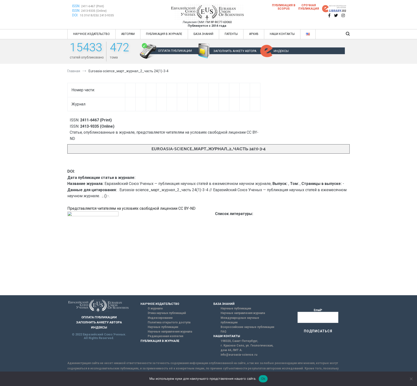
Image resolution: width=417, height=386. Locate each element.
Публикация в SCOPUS (283, 7)
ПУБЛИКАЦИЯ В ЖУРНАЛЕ (164, 34)
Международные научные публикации (240, 320)
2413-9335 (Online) (94, 11)
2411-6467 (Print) (92, 6)
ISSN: (76, 6)
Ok (263, 378)
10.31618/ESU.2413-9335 (97, 15)
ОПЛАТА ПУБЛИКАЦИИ (175, 50)
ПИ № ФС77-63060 (219, 22)
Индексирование (160, 318)
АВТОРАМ (128, 34)
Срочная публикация (308, 7)
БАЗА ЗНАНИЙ (203, 34)
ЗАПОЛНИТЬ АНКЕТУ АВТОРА (235, 51)
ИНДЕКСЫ (281, 51)
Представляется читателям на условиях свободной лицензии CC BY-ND (131, 208)
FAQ (223, 331)
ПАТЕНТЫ (231, 34)
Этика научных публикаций (167, 313)
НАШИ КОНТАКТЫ (282, 34)
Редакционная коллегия (165, 336)
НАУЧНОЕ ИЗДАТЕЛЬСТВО (91, 34)
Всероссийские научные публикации (247, 327)
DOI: (75, 15)
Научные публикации (163, 327)
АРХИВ (253, 34)
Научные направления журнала (170, 331)
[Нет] (411, 378)
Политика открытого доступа (169, 322)
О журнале (155, 308)
